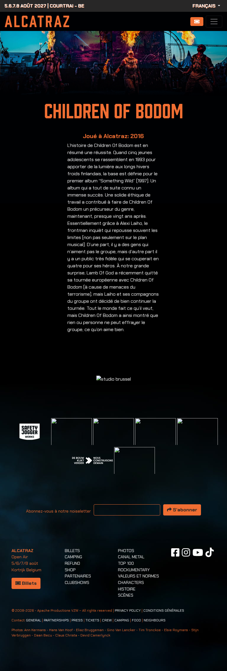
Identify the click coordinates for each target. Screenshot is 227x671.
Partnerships (56, 620)
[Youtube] (197, 552)
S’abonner (184, 510)
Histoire (126, 589)
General (33, 620)
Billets (29, 583)
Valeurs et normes (138, 576)
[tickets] (196, 21)
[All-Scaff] (113, 438)
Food (136, 620)
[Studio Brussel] (155, 438)
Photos (126, 550)
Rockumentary (134, 569)
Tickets (92, 620)
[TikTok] (209, 552)
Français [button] (204, 6)
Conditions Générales (163, 610)
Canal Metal (131, 556)
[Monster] (134, 467)
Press (77, 620)
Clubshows (77, 582)
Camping (73, 556)
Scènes (125, 595)
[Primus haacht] (197, 438)
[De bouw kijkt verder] (92, 460)
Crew (107, 620)
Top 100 (126, 563)
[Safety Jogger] (29, 431)
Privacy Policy (128, 610)
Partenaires (78, 576)
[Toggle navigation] (214, 21)
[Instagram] (186, 552)
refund (72, 563)
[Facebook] (175, 552)
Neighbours (155, 620)
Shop (70, 569)
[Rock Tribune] (71, 438)
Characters (131, 582)
